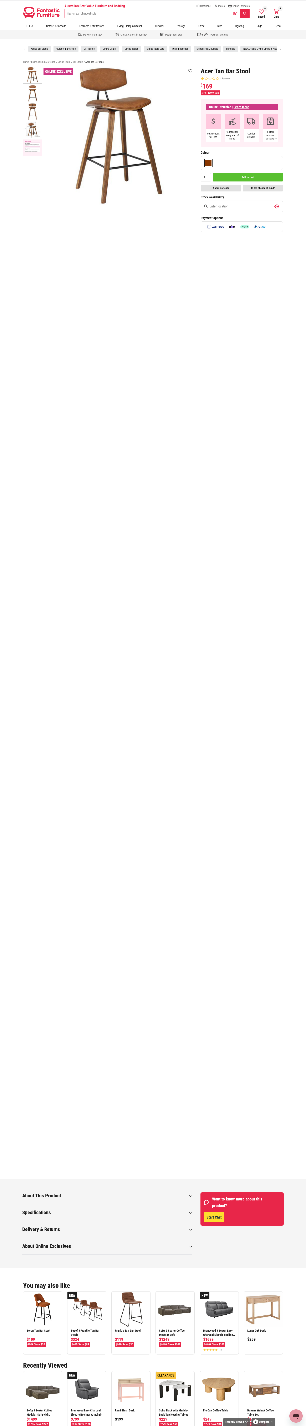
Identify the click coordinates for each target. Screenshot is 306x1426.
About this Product (41, 1196)
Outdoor (159, 26)
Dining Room (64, 61)
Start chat (214, 1217)
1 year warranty (221, 188)
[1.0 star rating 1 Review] (210, 79)
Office (201, 26)
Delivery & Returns (41, 1229)
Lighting (239, 26)
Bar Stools (78, 61)
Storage (181, 26)
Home (26, 61)
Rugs (259, 26)
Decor (278, 26)
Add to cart (247, 177)
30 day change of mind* (263, 188)
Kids (219, 26)
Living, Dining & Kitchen (130, 26)
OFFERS (29, 26)
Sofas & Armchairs (56, 26)
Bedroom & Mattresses (91, 26)
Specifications (36, 1212)
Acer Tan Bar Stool (94, 61)
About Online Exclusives (46, 1246)
